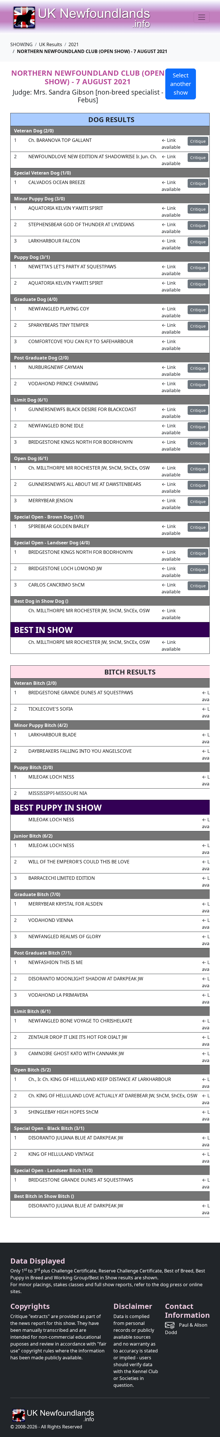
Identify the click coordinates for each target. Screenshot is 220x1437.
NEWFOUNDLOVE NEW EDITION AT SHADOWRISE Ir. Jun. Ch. (92, 156)
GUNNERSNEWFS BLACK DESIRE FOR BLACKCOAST (82, 409)
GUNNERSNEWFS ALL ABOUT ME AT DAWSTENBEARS (84, 484)
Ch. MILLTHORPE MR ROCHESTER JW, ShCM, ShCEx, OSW (89, 468)
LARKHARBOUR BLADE (52, 735)
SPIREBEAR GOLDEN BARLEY (58, 526)
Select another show (180, 83)
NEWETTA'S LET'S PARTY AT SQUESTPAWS (72, 266)
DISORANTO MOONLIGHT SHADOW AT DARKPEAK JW (85, 978)
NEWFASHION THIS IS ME (55, 962)
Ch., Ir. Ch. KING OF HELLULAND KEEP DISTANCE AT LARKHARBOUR (99, 1079)
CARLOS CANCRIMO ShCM (56, 585)
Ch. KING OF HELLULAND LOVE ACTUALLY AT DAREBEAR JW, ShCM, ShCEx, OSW (112, 1095)
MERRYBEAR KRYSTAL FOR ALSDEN (65, 904)
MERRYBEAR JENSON (50, 500)
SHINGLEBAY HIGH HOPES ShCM (63, 1112)
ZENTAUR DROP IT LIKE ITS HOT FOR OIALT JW (77, 1037)
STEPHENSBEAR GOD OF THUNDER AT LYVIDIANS (81, 224)
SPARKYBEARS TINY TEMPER (58, 325)
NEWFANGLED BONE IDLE (56, 426)
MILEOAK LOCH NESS (51, 777)
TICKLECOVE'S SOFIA (50, 709)
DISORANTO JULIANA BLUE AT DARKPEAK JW (75, 1138)
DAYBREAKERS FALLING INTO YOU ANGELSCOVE (80, 751)
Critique (198, 141)
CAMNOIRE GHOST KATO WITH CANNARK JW (76, 1053)
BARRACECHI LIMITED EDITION (61, 878)
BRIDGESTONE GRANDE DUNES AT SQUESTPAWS (80, 692)
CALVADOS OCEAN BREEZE (56, 182)
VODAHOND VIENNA (50, 920)
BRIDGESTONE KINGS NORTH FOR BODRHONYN (80, 442)
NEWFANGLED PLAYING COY (58, 309)
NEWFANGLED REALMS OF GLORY (64, 936)
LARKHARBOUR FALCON (54, 241)
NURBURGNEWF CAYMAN (55, 367)
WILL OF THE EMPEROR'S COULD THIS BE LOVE (78, 862)
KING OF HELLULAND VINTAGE (61, 1154)
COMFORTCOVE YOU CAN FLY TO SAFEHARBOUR (80, 341)
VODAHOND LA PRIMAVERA (58, 995)
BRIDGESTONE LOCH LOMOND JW (65, 568)
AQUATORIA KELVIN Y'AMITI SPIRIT (65, 208)
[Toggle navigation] (202, 17)
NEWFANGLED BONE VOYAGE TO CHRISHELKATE (80, 1021)
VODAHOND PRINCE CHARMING (63, 383)
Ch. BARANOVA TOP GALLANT (60, 140)
